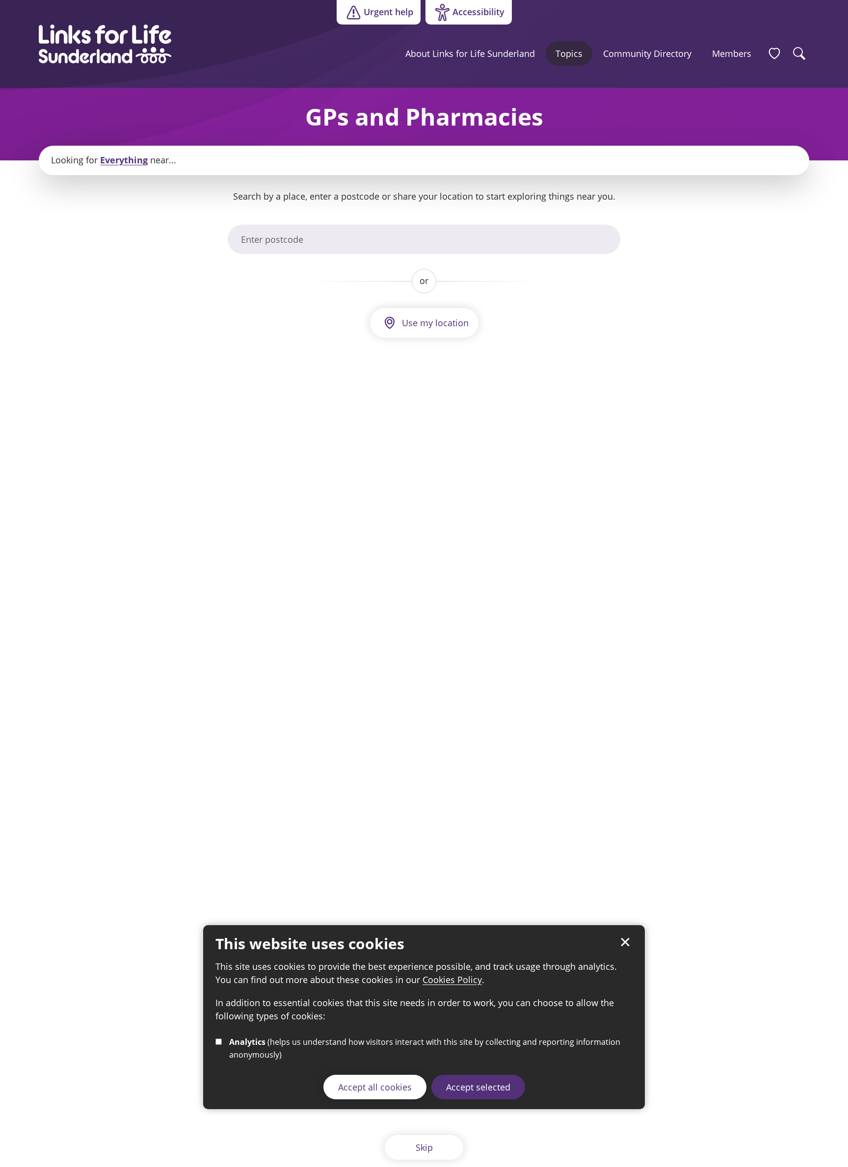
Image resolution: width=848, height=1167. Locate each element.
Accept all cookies (375, 1086)
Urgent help (388, 12)
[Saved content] (774, 53)
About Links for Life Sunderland (470, 53)
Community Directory (647, 53)
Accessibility (464, 14)
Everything (124, 160)
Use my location (435, 323)
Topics (569, 53)
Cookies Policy (452, 979)
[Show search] (799, 53)
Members (731, 53)
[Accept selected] (625, 942)
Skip (424, 1147)
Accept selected (478, 1086)
